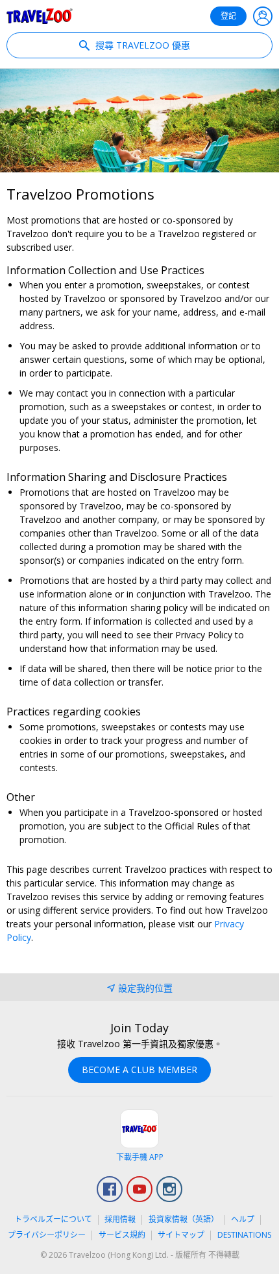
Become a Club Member (139, 1069)
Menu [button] (263, 16)
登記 (228, 15)
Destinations (244, 1234)
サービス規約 (122, 1234)
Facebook (110, 1189)
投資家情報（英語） (184, 1219)
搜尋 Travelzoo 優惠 (141, 45)
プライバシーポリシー (47, 1234)
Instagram (169, 1189)
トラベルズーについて (53, 1219)
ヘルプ (242, 1219)
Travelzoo (39, 16)
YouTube (139, 1189)
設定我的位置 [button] (145, 988)
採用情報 (120, 1219)
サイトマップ (181, 1234)
